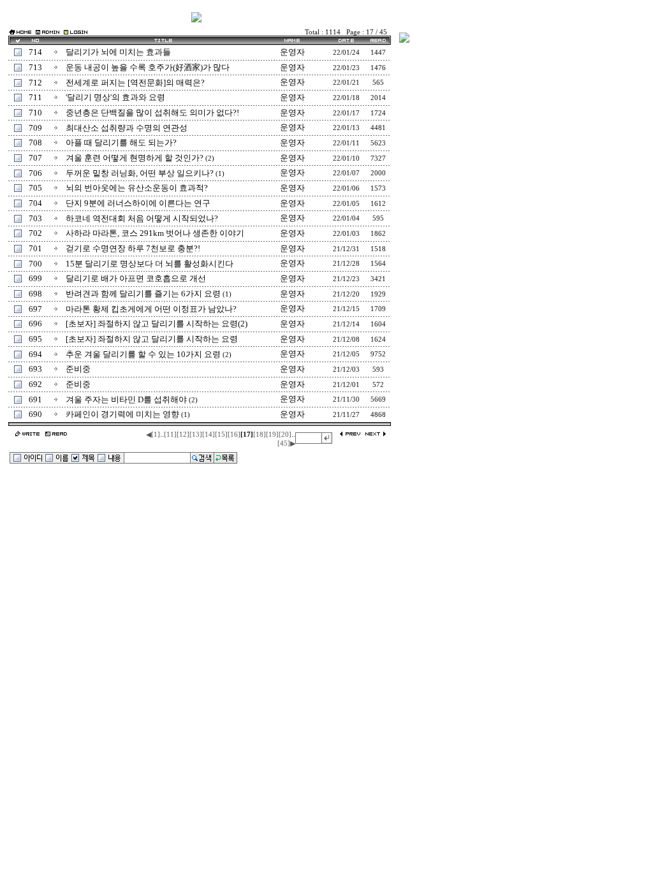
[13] (195, 434)
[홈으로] (20, 33)
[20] (285, 434)
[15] (221, 434)
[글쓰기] (27, 434)
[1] (155, 434)
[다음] (375, 434)
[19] (272, 434)
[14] (208, 434)
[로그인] (75, 31)
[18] (259, 434)
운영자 (292, 52)
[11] (170, 434)
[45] (283, 443)
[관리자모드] (47, 31)
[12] (183, 434)
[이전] (350, 434)
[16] (234, 434)
